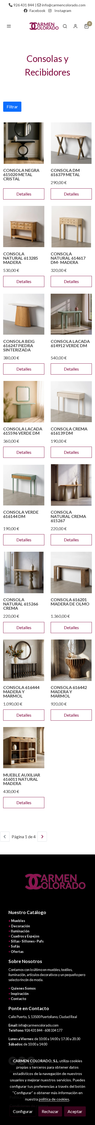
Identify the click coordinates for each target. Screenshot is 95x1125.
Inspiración (19, 993)
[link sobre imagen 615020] (23, 143)
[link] (43, 26)
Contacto (18, 999)
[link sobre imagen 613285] (23, 226)
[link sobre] (47, 884)
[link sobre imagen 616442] (71, 660)
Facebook (37, 10)
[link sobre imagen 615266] (23, 572)
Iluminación (20, 931)
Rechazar (50, 1111)
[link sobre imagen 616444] (23, 660)
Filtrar (12, 106)
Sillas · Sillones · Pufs (27, 941)
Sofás (15, 946)
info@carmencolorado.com (64, 5)
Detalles (23, 193)
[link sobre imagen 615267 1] (71, 485)
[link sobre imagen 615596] (23, 401)
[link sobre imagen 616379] (71, 143)
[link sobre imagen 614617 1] (71, 226)
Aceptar (75, 1111)
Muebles (18, 921)
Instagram (62, 10)
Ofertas (17, 951)
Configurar (23, 1111)
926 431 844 (23, 5)
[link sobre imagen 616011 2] (23, 748)
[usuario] (75, 26)
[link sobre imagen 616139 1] (71, 401)
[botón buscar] (65, 26)
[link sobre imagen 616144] (23, 485)
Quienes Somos (23, 988)
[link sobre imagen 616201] (71, 572)
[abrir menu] (9, 26)
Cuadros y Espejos (25, 936)
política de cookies (54, 1099)
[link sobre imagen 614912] (71, 314)
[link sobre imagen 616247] (23, 314)
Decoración (20, 926)
